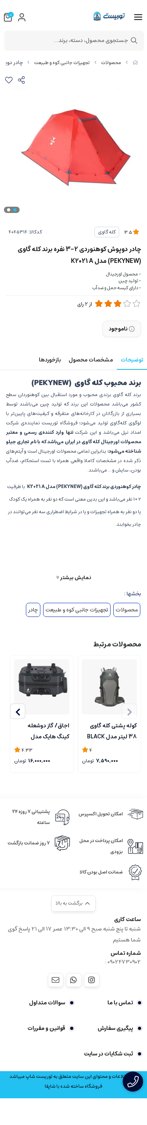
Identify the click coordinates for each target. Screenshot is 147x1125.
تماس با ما (120, 1003)
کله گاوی (107, 232)
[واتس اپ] (74, 980)
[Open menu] (138, 17)
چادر (33, 610)
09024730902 (124, 962)
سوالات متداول (47, 1003)
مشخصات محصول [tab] (91, 360)
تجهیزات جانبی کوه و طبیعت (62, 63)
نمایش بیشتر (75, 577)
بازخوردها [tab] (50, 360)
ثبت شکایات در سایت (108, 1054)
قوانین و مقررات (46, 1028)
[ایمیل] (56, 980)
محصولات (111, 63)
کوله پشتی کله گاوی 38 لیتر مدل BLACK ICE (112, 730)
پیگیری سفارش (115, 1028)
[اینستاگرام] (92, 980)
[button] (17, 711)
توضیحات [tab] (132, 360)
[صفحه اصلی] (135, 63)
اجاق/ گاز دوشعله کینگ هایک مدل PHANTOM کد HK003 (42, 730)
